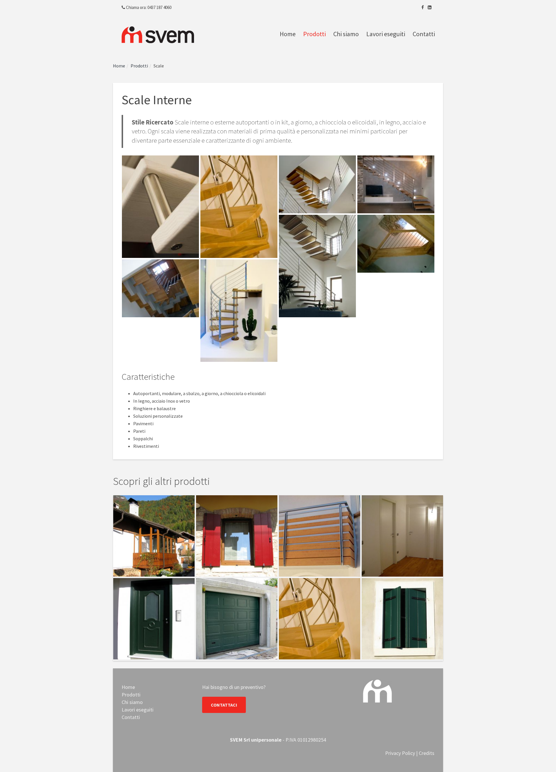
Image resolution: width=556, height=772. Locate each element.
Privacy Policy (400, 753)
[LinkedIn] (429, 7)
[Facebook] (422, 7)
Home (288, 34)
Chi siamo (346, 34)
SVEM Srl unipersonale (255, 739)
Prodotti (314, 34)
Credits (426, 753)
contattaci (224, 705)
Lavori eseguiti (385, 34)
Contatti (424, 34)
